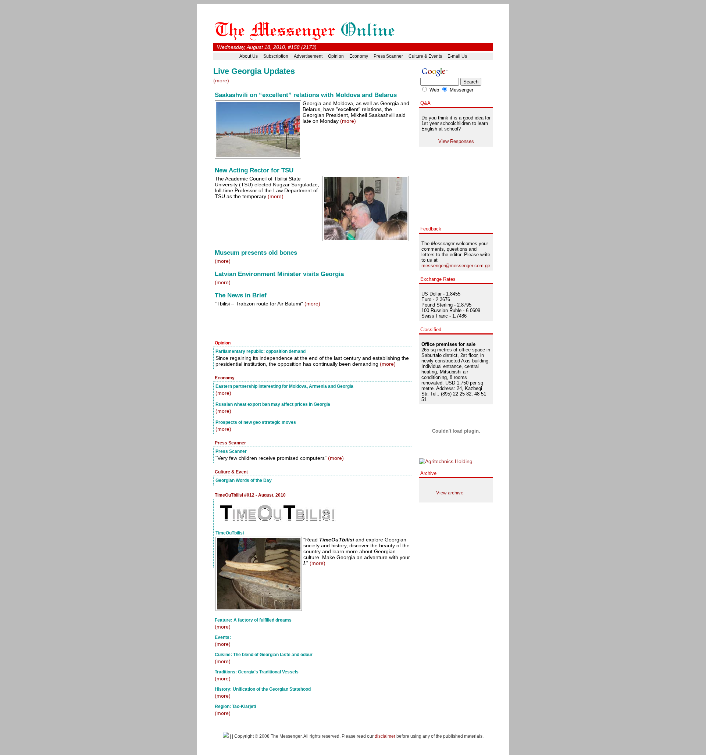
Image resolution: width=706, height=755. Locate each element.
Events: (223, 637)
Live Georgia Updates (254, 71)
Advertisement (308, 56)
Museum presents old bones (256, 252)
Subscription (275, 56)
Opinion (336, 56)
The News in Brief (241, 295)
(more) (221, 80)
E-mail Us (457, 56)
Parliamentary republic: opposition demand (260, 351)
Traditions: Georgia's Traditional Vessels (257, 671)
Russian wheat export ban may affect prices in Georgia (272, 404)
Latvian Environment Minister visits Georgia (279, 274)
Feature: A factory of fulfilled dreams (253, 620)
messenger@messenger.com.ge (455, 265)
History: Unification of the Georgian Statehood (263, 689)
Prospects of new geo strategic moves (255, 422)
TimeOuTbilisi (229, 532)
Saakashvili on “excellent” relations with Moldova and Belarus (306, 95)
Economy (358, 56)
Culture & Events (425, 56)
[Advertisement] (299, 324)
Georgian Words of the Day (243, 480)
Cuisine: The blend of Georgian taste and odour (264, 654)
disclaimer (385, 736)
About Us (248, 56)
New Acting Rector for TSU (254, 170)
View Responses (456, 141)
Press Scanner (388, 56)
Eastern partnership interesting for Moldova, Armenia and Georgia (284, 386)
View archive (449, 492)
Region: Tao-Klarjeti (235, 706)
